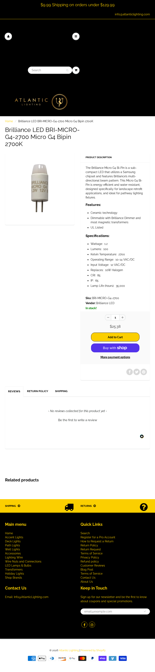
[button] (77, 419)
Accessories (13, 553)
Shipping (61, 391)
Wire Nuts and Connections (23, 561)
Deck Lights (13, 541)
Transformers (14, 569)
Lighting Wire (14, 557)
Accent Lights (14, 537)
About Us (87, 581)
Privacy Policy (90, 557)
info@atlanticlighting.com (132, 14)
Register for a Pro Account (98, 537)
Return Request (91, 549)
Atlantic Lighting (69, 650)
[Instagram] (92, 625)
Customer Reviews (93, 565)
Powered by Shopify (93, 650)
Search (85, 533)
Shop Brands (13, 577)
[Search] (67, 70)
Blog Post (87, 569)
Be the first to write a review (77, 420)
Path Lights (12, 545)
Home (9, 121)
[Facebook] (84, 625)
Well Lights (12, 549)
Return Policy (37, 391)
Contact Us (88, 577)
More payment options (115, 357)
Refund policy (90, 561)
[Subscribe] (144, 611)
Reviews (14, 391)
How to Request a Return (97, 541)
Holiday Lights (14, 573)
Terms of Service (92, 553)
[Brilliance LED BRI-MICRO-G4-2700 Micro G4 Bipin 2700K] (40, 188)
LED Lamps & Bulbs (18, 565)
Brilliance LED (105, 303)
